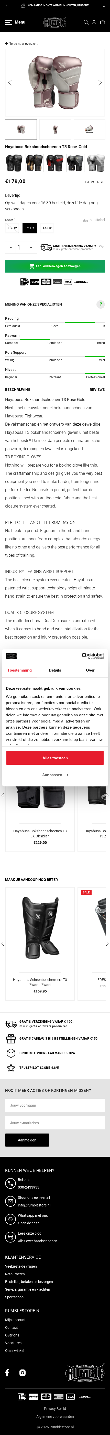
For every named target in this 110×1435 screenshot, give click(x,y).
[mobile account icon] (94, 22)
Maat (10, 220)
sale (86, 892)
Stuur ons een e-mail (34, 1197)
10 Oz (13, 228)
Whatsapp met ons (33, 1215)
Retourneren (15, 1274)
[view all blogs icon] (11, 1237)
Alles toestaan (55, 758)
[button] (86, 22)
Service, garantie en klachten (27, 1289)
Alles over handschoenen (37, 1241)
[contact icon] (11, 1183)
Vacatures (13, 1343)
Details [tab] (55, 670)
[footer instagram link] (22, 1372)
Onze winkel (14, 1350)
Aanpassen (52, 774)
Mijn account (15, 1320)
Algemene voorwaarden (55, 1417)
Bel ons (23, 1180)
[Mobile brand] (54, 22)
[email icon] (11, 1201)
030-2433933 (28, 1187)
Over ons (12, 1335)
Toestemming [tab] (19, 670)
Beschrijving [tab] (17, 389)
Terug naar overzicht (23, 44)
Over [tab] (90, 670)
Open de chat (28, 1223)
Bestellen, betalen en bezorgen (29, 1282)
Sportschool (14, 1297)
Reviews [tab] (97, 389)
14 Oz (48, 228)
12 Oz (31, 228)
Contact (11, 1327)
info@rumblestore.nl (34, 1205)
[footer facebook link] (7, 1372)
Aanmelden (27, 1139)
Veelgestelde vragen (21, 1266)
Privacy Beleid (55, 1409)
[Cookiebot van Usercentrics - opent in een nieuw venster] (81, 656)
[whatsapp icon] (11, 1219)
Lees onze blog (29, 1233)
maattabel (96, 220)
